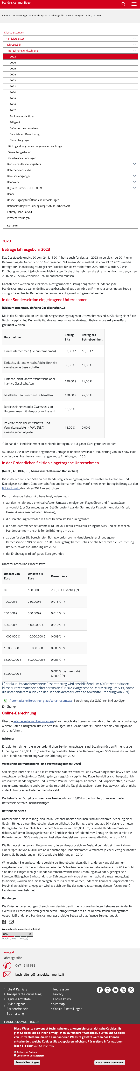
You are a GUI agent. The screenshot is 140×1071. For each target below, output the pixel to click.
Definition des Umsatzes (24, 128)
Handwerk (13, 182)
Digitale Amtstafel (19, 999)
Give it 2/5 (11, 935)
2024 (13, 74)
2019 (13, 98)
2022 (13, 80)
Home (5, 15)
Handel (11, 194)
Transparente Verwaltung (24, 994)
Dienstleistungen (20, 15)
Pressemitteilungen (18, 218)
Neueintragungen (20, 140)
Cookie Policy (62, 999)
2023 (13, 56)
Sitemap (59, 1003)
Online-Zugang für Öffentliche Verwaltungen (33, 200)
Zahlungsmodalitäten (22, 116)
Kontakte (12, 225)
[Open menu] (134, 4)
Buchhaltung (15, 1013)
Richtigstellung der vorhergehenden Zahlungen (35, 146)
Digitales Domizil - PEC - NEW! (25, 188)
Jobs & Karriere (17, 989)
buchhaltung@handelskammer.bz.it (39, 974)
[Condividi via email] (11, 922)
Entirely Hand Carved (19, 212)
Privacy (58, 994)
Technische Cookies (27, 1052)
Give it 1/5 (5, 935)
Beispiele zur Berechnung (24, 134)
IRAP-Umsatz (11, 488)
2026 (13, 62)
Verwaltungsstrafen (19, 152)
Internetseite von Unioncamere (33, 721)
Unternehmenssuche (19, 170)
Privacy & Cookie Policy (42, 1046)
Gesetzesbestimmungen (22, 158)
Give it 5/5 (30, 935)
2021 (13, 86)
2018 (13, 104)
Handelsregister (39, 15)
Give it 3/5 (17, 935)
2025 (13, 68)
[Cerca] (123, 4)
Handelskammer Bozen (17, 2)
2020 (13, 92)
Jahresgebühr (57, 15)
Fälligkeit (15, 122)
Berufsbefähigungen (19, 176)
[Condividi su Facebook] (4, 922)
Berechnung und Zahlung (80, 15)
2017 (13, 110)
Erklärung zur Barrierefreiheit (17, 1006)
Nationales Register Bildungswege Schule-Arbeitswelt (38, 206)
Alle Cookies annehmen (110, 1062)
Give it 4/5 (23, 935)
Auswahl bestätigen (27, 1062)
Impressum (61, 989)
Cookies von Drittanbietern (30, 1055)
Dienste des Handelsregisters (24, 164)
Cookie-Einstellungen (67, 1008)
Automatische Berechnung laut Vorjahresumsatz (41, 700)
